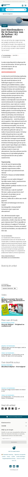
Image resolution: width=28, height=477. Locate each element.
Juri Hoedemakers (7, 55)
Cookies (13, 456)
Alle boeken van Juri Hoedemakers (10, 257)
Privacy (8, 456)
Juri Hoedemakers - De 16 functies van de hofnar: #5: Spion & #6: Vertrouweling (12, 355)
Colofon (4, 456)
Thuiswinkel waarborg (8, 454)
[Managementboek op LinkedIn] (10, 466)
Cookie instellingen (20, 456)
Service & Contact (21, 458)
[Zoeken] (25, 9)
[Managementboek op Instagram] (17, 466)
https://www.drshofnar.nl (8, 256)
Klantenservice (5, 422)
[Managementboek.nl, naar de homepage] (5, 6)
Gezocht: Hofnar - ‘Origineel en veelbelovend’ (12, 325)
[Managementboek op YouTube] (14, 466)
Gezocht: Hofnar (6, 286)
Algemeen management (8, 13)
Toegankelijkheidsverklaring (8, 458)
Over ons (14, 460)
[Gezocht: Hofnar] (6, 275)
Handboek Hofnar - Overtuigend (13, 367)
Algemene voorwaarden (20, 454)
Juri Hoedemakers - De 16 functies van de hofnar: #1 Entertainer (12, 397)
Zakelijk (3, 426)
